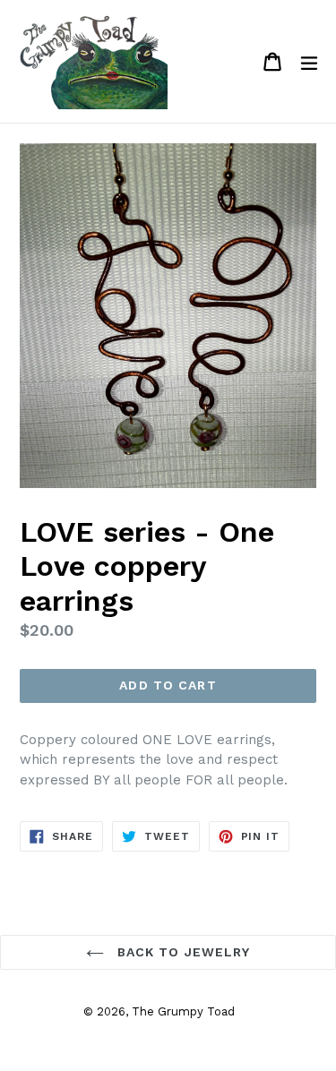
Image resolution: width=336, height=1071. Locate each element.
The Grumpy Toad (183, 1011)
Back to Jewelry (182, 952)
